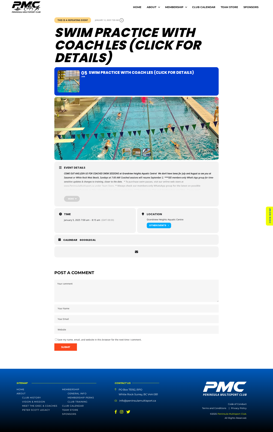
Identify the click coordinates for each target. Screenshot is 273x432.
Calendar (70, 240)
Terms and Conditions (214, 408)
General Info (77, 393)
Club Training (78, 401)
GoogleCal (88, 240)
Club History (31, 397)
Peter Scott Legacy (36, 409)
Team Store (70, 409)
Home (20, 389)
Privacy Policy (239, 408)
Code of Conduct (237, 404)
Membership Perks (81, 397)
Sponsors (69, 414)
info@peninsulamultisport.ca (137, 400)
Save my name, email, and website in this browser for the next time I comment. (100, 339)
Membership (70, 389)
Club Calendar (73, 405)
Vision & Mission (33, 401)
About (21, 393)
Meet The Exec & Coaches (39, 405)
